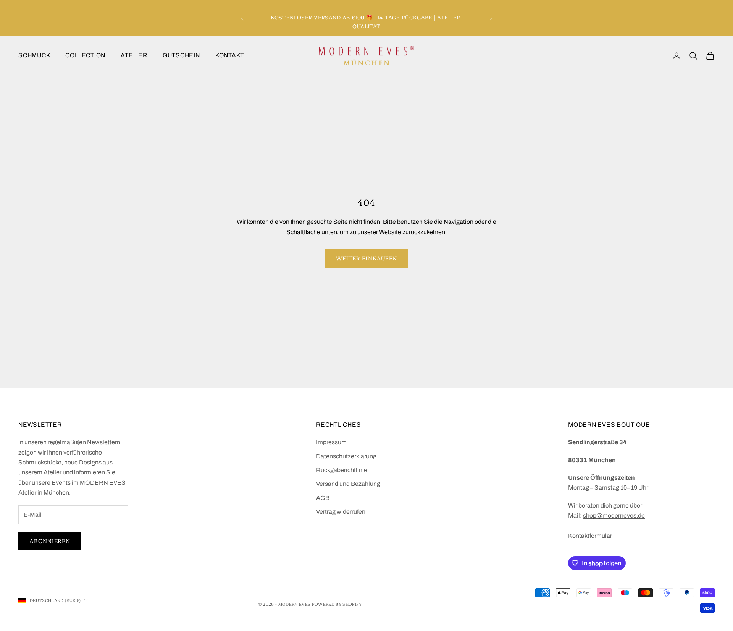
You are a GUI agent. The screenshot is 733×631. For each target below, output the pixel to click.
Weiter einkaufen (366, 258)
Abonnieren (49, 541)
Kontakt (229, 55)
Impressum (331, 442)
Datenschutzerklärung (346, 456)
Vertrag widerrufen (340, 511)
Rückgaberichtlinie (341, 470)
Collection (85, 55)
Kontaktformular (590, 535)
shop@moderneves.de (614, 515)
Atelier (134, 55)
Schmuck (34, 55)
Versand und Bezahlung (348, 484)
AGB (322, 498)
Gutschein (181, 55)
